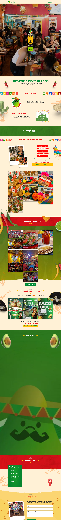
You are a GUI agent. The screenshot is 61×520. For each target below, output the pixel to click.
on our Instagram (35, 295)
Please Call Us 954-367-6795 (42, 164)
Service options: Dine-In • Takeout (30, 40)
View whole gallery (30, 284)
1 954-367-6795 (50, 2)
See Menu (30, 48)
